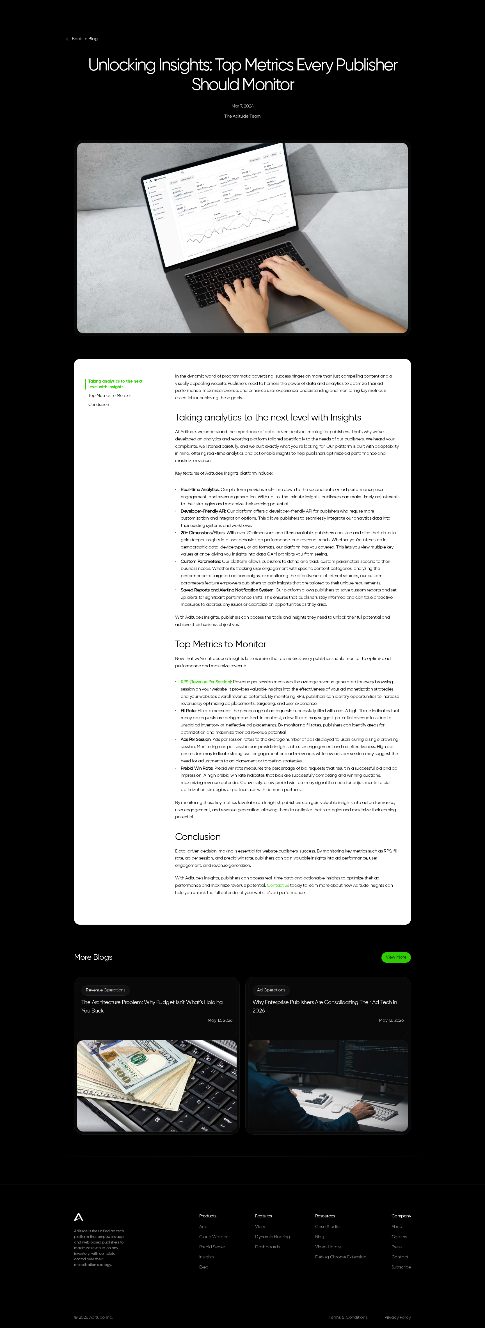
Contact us (278, 885)
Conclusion (98, 405)
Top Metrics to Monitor (109, 396)
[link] (81, 39)
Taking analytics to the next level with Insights (115, 384)
